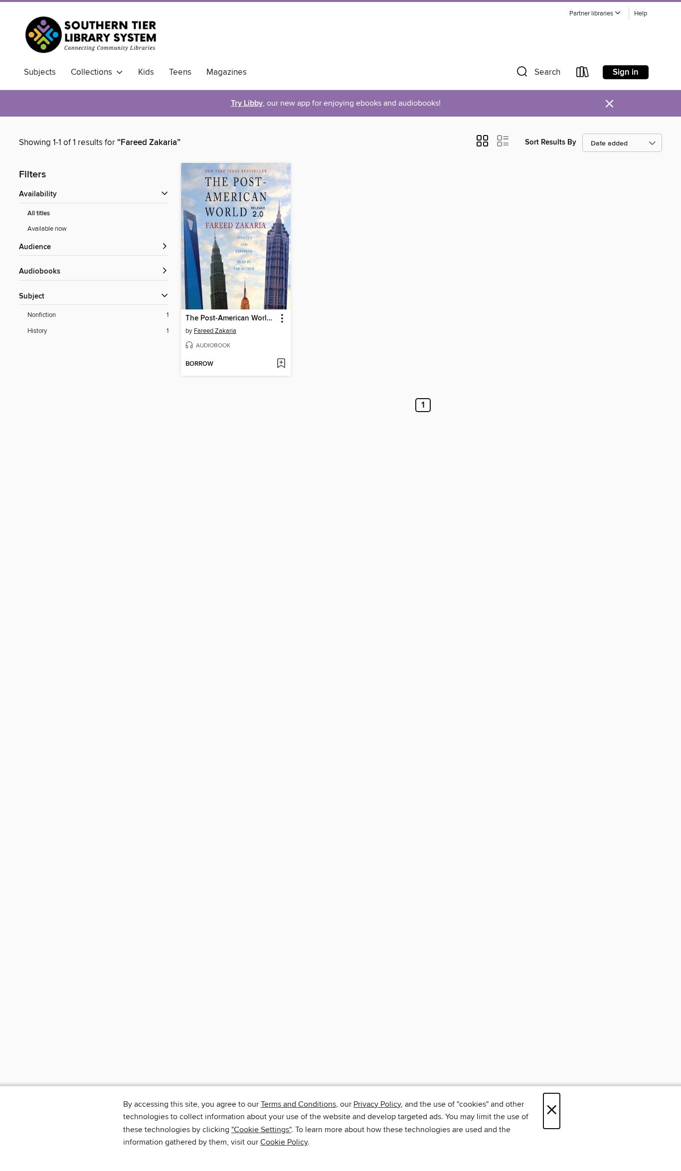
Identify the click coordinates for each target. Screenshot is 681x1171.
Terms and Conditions (298, 1104)
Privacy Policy (377, 1104)
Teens (180, 72)
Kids (146, 72)
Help (640, 13)
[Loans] (583, 74)
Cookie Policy (284, 1142)
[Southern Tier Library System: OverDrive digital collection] (93, 34)
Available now (47, 229)
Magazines (226, 72)
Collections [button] (93, 72)
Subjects (40, 72)
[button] (595, 13)
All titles (38, 213)
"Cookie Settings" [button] (261, 1130)
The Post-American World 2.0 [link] (231, 318)
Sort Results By (550, 142)
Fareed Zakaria (215, 331)
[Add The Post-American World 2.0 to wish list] (281, 364)
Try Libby (247, 103)
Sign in (626, 72)
